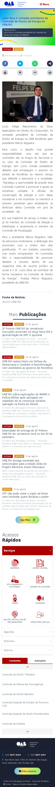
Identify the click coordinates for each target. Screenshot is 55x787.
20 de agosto (32, 357)
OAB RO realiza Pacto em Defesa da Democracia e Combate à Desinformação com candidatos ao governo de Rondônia (27, 364)
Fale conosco (28, 771)
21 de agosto (32, 324)
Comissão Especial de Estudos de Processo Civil (25, 704)
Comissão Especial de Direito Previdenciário (25, 714)
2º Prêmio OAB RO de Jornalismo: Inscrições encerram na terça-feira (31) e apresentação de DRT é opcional (27, 332)
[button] (27, 667)
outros (8, 650)
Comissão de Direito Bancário (18, 694)
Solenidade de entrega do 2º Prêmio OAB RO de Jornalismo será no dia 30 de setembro (27, 434)
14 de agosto (20, 390)
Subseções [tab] (40, 661)
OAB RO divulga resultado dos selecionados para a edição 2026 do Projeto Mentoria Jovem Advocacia (24, 464)
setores (9, 641)
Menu (45, 4)
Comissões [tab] (15, 661)
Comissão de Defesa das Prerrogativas (22, 684)
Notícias (18, 49)
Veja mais (25, 520)
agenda (9, 631)
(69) (13, 755)
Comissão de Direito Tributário (18, 674)
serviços (9, 550)
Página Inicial (9, 30)
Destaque (7, 49)
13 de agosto (32, 426)
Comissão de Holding (13, 724)
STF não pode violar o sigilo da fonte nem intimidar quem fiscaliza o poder (25, 495)
